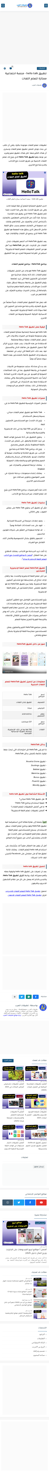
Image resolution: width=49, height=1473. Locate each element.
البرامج (42, 1334)
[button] (36, 997)
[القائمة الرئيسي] (46, 5)
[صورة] (40, 1282)
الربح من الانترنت (38, 1347)
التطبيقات (41, 68)
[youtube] (41, 1202)
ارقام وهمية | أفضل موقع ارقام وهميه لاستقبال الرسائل (18, 1315)
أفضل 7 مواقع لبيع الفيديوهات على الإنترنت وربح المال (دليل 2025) (26, 1252)
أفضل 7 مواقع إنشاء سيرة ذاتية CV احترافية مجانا (20, 1293)
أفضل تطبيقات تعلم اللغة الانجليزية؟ (27, 811)
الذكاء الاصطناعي (38, 1343)
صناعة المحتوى (39, 1355)
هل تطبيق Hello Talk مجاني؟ (31, 799)
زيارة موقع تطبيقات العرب (12, 1015)
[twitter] (19, 1202)
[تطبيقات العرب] (24, 5)
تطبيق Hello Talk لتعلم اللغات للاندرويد (23, 891)
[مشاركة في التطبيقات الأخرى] (15, 997)
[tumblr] (7, 1202)
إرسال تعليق (39, 1167)
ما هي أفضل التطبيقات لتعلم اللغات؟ (27, 807)
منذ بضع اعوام (26, 1300)
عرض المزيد (8, 1060)
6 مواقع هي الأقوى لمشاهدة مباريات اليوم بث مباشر (17, 1282)
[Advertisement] (24, 38)
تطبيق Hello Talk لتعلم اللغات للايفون (25, 895)
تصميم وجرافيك (39, 1351)
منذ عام (42, 1081)
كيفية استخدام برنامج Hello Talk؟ (29, 803)
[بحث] (3, 5)
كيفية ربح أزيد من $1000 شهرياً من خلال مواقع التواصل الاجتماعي (18, 1304)
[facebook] (30, 1202)
